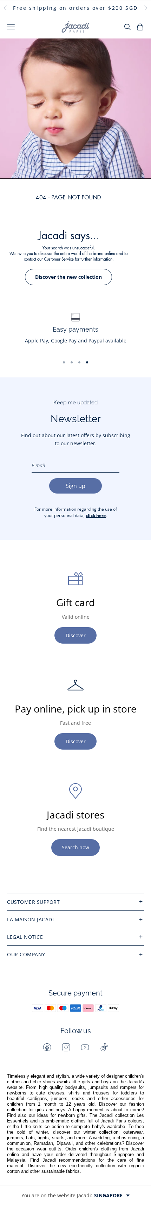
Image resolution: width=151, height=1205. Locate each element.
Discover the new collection (68, 277)
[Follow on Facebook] (47, 1047)
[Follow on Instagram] (66, 1047)
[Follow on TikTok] (104, 1047)
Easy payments (75, 329)
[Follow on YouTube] (85, 1047)
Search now (75, 847)
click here (96, 515)
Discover (76, 635)
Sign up (75, 486)
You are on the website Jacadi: (72, 1195)
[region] (75, 331)
